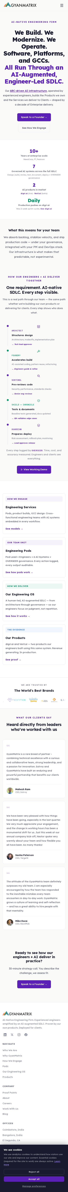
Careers (7, 1103)
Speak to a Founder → (34, 117)
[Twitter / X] (12, 1034)
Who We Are (10, 1050)
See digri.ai (46, 209)
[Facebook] (25, 1034)
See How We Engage (34, 127)
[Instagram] (19, 1034)
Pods (5, 1066)
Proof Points (10, 1092)
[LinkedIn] (5, 1034)
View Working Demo (35, 469)
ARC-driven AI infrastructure (28, 90)
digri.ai (24, 193)
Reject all (34, 1171)
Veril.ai (37, 193)
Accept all (34, 1179)
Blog (5, 1113)
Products (8, 1076)
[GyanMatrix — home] (20, 5)
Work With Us (10, 1108)
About (6, 1097)
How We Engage (12, 1060)
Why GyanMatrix (12, 1055)
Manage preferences (34, 1186)
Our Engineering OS (14, 1071)
